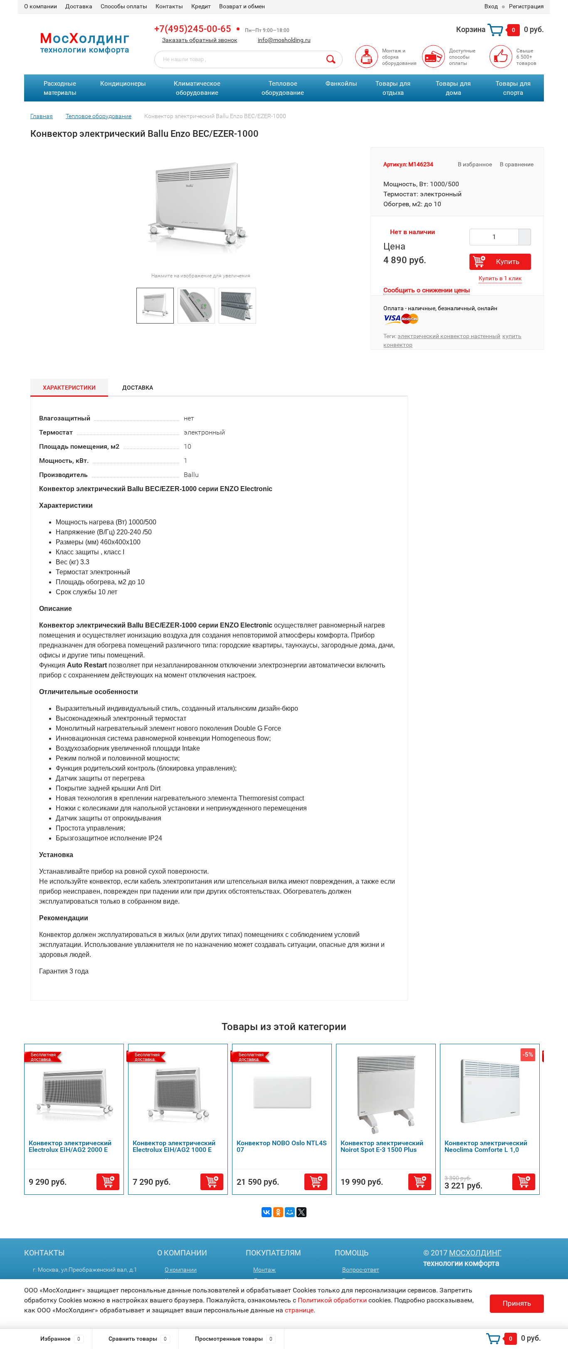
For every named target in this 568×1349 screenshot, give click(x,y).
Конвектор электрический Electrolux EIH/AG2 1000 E (174, 1146)
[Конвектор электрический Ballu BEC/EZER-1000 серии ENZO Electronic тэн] (237, 305)
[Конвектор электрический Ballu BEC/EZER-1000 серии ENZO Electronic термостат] (196, 305)
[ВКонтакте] (267, 1212)
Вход (491, 6)
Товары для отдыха (392, 88)
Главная (41, 116)
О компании (40, 6)
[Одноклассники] (278, 1212)
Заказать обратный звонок (199, 40)
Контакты (169, 6)
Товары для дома (453, 88)
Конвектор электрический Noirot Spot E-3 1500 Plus (382, 1146)
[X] (301, 1212)
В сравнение (517, 164)
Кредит (201, 6)
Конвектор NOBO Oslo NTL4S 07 (282, 1146)
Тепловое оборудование (283, 88)
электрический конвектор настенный (449, 336)
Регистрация (526, 6)
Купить (507, 261)
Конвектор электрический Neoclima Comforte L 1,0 (486, 1146)
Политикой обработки (332, 1300)
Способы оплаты (124, 6)
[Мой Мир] (290, 1212)
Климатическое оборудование (197, 88)
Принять (517, 1303)
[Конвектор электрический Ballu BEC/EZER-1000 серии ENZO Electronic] (155, 305)
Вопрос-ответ (360, 1269)
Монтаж (264, 1269)
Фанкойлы (341, 83)
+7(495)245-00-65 (192, 29)
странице (299, 1310)
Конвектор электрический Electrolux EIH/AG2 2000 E (70, 1146)
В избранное (474, 164)
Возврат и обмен (242, 6)
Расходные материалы (60, 88)
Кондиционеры (123, 83)
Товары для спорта (513, 88)
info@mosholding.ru (284, 40)
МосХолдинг (475, 1252)
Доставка (78, 6)
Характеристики (69, 387)
